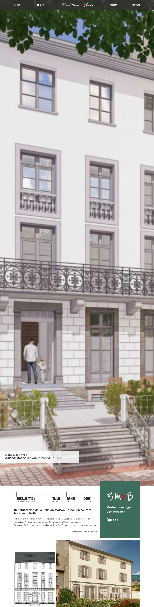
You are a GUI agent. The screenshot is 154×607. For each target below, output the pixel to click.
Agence (113, 5)
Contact (135, 5)
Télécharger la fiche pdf (84, 531)
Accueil (18, 5)
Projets (41, 5)
